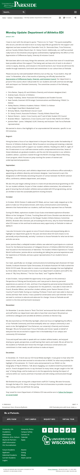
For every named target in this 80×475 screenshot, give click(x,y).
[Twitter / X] (56, 430)
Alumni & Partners (9, 440)
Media (23, 455)
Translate (68, 18)
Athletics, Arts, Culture (10, 437)
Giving (23, 452)
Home (4, 18)
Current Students (9, 458)
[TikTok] (68, 430)
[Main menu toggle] (75, 12)
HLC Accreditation (9, 445)
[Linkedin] (62, 430)
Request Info (49, 419)
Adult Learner (26, 458)
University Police (27, 429)
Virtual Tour (68, 419)
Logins (4, 460)
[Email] (73, 430)
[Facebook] (44, 430)
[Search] (23, 12)
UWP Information (9, 442)
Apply (23, 440)
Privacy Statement (52, 469)
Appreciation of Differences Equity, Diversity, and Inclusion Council (31, 79)
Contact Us (25, 434)
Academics (6, 432)
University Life (7, 429)
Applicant (6, 452)
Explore (10, 18)
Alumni (23, 450)
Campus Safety (26, 432)
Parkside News (18, 18)
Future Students (8, 450)
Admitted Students (9, 455)
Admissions (6, 434)
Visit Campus (30, 419)
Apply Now (11, 419)
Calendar (24, 437)
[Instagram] (50, 430)
